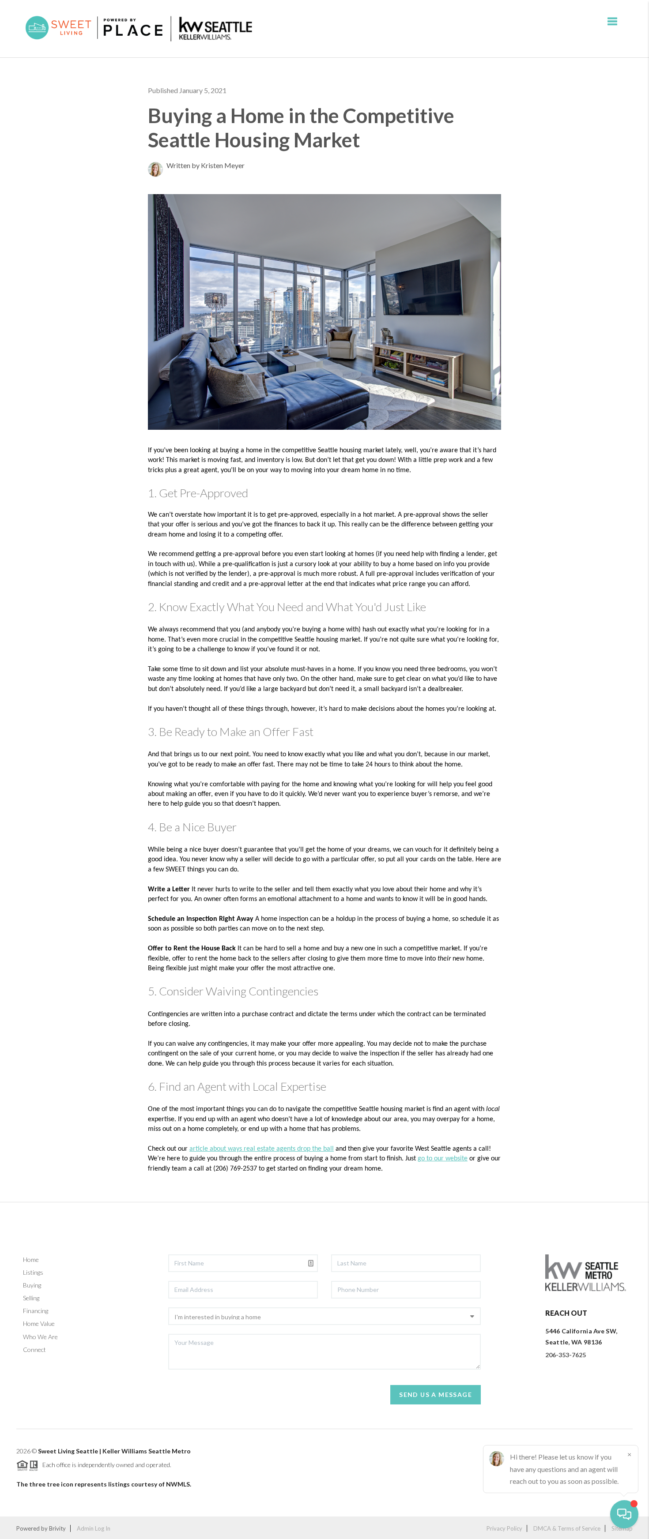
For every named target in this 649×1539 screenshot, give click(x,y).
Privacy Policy (504, 1528)
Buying (32, 1285)
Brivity (57, 1528)
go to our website (443, 1158)
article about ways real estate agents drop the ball (261, 1148)
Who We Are (40, 1336)
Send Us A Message (435, 1394)
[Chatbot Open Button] (624, 1514)
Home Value (39, 1323)
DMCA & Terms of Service (566, 1528)
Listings (33, 1272)
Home (31, 1259)
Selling (31, 1298)
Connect (34, 1349)
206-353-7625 (565, 1355)
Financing (35, 1310)
